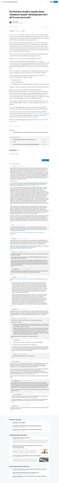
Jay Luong (21, 473)
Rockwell (14, 448)
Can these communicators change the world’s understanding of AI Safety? (29, 469)
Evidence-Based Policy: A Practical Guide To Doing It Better (24, 278)
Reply (11, 221)
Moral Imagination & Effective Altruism (21, 437)
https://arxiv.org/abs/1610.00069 (16, 371)
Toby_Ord (14, 438)
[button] (10, 166)
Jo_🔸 (14, 456)
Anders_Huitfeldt (15, 361)
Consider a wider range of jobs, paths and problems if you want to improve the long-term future (34, 429)
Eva (14, 166)
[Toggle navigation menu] (2, 2)
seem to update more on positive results (30, 185)
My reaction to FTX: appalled (19, 422)
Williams (11, 217)
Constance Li (25, 473)
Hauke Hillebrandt (43, 144)
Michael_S (14, 238)
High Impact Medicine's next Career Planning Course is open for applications (30, 476)
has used (38, 61)
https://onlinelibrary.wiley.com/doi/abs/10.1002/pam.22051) (21, 248)
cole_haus (14, 277)
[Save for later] (44, 27)
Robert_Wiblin (15, 21)
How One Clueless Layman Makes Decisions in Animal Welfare (27, 455)
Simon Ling (15, 477)
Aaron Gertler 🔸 (44, 139)
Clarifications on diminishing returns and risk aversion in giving (27, 425)
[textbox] (29, 156)
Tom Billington (18, 448)
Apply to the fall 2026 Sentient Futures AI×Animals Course (26, 472)
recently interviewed (15, 35)
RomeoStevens (16, 269)
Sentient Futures (15, 473)
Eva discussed (17, 58)
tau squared (23, 172)
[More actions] (49, 27)
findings (15, 42)
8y (15, 166)
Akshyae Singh (15, 470)
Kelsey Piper (44, 141)
